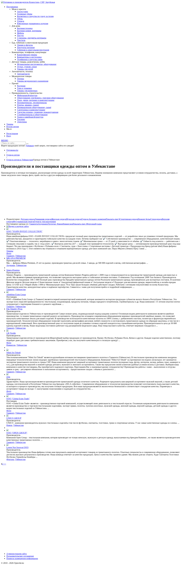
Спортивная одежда (129, 219)
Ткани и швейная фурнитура (30, 117)
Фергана (10, 459)
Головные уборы (24, 14)
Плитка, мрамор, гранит (28, 105)
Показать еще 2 (80, 224)
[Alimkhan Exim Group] (7, 292)
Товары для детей (25, 69)
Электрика (22, 122)
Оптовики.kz (12, 150)
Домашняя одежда (43, 219)
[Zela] (7, 374)
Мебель (20, 33)
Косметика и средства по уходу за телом (35, 16)
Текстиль (21, 40)
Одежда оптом (13, 155)
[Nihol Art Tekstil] (7, 350)
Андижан (10, 265)
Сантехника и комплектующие (31, 110)
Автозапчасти (23, 74)
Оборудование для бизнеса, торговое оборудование (40, 98)
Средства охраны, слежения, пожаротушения (37, 112)
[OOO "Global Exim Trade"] (7, 396)
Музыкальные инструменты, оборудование (36, 64)
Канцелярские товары (27, 55)
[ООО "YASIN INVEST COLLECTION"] (7, 229)
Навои (9, 425)
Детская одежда (28, 219)
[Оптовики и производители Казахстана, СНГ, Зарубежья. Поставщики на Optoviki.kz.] (28, 2)
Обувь (20, 19)
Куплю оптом (12, 126)
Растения (21, 86)
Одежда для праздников (45, 221)
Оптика (20, 79)
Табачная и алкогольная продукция (33, 50)
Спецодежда (156, 219)
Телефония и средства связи (30, 59)
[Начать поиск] (27, 143)
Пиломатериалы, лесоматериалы (32, 102)
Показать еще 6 (113, 219)
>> (4, 464)
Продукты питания (26, 47)
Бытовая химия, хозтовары (29, 31)
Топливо (21, 119)
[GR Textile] (7, 331)
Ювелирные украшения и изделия (32, 23)
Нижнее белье (144, 219)
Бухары (98, 224)
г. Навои (59, 224)
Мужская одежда (73, 219)
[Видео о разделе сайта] (17, 226)
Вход (8, 136)
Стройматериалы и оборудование (32, 114)
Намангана (68, 224)
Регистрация (12, 133)
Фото (8, 253)
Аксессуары (22, 11)
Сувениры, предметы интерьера (31, 38)
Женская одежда (58, 219)
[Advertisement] (91, 197)
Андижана (43, 224)
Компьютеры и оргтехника (29, 57)
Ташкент (10, 256)
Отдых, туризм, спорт (27, 67)
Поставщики (12, 7)
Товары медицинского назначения (32, 81)
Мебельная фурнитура (27, 95)
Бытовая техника (25, 28)
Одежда (20, 21)
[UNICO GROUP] (7, 416)
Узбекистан (20, 256)
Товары (9, 124)
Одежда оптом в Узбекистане (19, 160)
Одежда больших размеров (93, 219)
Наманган (10, 345)
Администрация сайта (16, 554)
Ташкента (33, 224)
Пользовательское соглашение (20, 556)
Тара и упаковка (24, 88)
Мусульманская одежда (23, 221)
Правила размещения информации (22, 558)
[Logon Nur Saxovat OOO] (7, 445)
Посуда (20, 35)
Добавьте (30, 145)
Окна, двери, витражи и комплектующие (35, 100)
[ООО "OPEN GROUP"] (7, 430)
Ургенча (51, 224)
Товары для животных (27, 90)
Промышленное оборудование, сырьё (34, 107)
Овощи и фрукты (25, 45)
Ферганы (91, 224)
